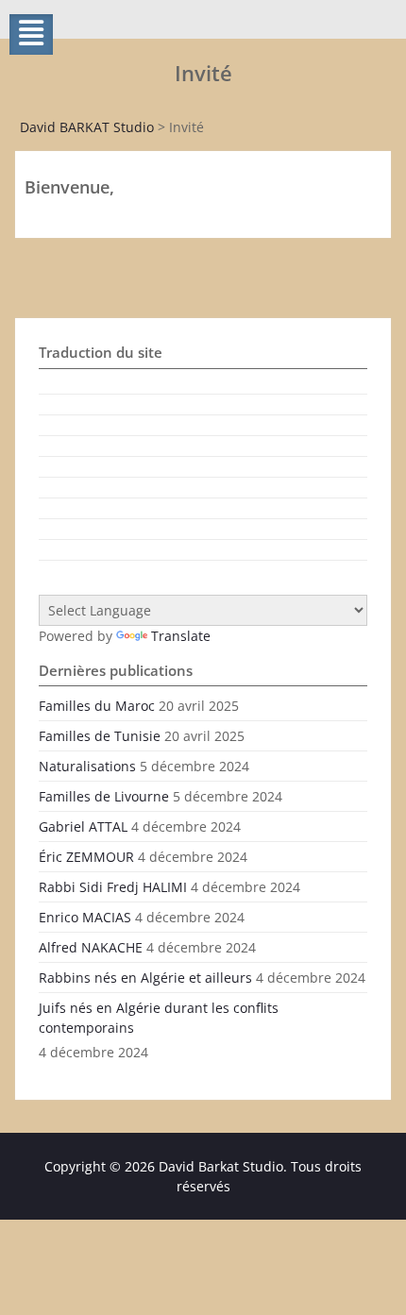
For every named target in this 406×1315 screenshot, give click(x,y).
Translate (181, 636)
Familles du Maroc (97, 706)
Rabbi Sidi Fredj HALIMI (113, 887)
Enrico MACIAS (85, 917)
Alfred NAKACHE (91, 947)
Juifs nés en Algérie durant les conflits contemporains (159, 1018)
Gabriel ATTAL (83, 826)
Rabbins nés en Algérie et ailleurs (145, 977)
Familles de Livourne (104, 796)
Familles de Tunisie (100, 736)
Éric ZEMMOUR (86, 857)
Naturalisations (87, 766)
